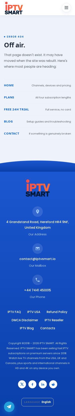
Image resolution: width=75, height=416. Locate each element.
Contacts (47, 328)
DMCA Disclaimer (25, 320)
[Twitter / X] (22, 384)
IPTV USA (33, 312)
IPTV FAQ (14, 312)
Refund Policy (57, 312)
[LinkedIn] (43, 384)
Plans (9, 97)
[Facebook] (32, 384)
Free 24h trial (16, 109)
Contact (11, 133)
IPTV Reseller (54, 320)
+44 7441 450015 (37, 290)
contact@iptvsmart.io (37, 259)
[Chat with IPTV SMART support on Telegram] (9, 407)
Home (9, 85)
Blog (8, 121)
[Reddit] (53, 384)
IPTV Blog (27, 328)
